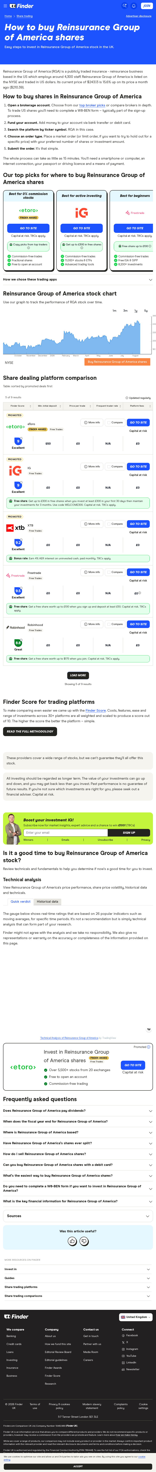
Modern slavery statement (92, 1406)
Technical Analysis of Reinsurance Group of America (69, 1038)
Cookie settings (143, 1406)
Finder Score (96, 710)
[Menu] (5, 6)
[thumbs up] (72, 1241)
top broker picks (92, 105)
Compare (117, 422)
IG (29, 468)
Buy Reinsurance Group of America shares (117, 361)
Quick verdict (20, 901)
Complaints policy (121, 1406)
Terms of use (35, 1406)
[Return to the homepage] (21, 6)
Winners (28, 840)
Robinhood (35, 625)
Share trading (25, 16)
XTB (30, 525)
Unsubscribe (105, 840)
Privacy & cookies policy (59, 1406)
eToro (31, 424)
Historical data (47, 901)
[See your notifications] (133, 5)
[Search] (124, 5)
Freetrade (34, 572)
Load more (78, 675)
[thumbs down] (84, 1241)
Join (147, 6)
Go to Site (28, 228)
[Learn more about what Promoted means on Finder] (148, 1047)
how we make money (127, 1435)
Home (8, 16)
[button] (129, 833)
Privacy (145, 840)
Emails (65, 840)
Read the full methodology (30, 731)
